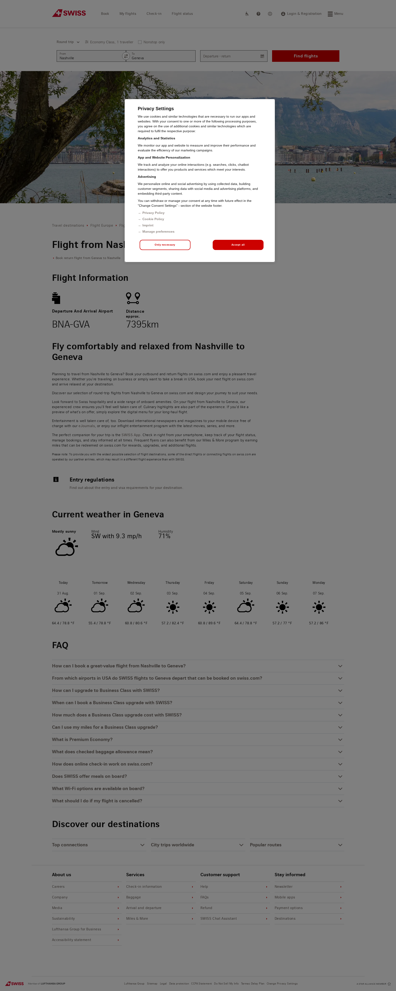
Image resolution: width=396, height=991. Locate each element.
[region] (200, 180)
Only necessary (165, 244)
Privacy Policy (153, 213)
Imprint (147, 225)
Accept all (238, 244)
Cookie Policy (153, 219)
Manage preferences (158, 231)
